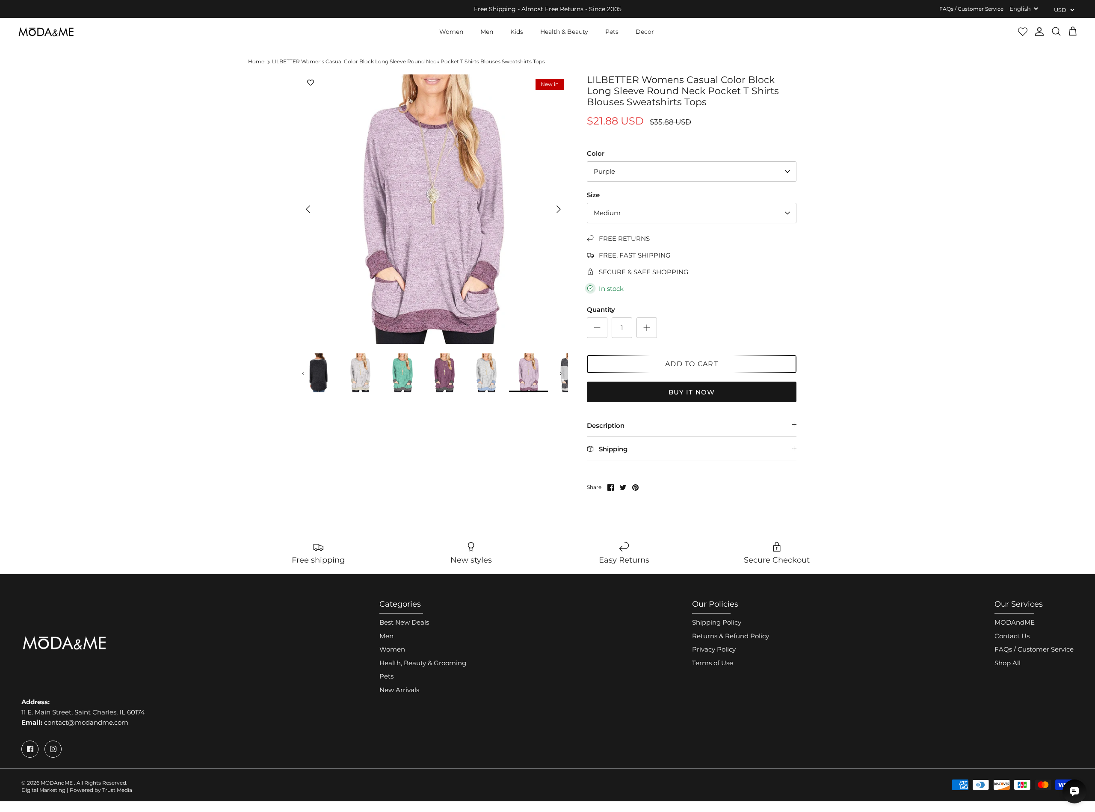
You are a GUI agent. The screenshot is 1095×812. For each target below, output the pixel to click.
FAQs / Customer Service (971, 9)
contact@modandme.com (86, 722)
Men (486, 32)
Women (451, 32)
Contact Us (1012, 636)
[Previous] (308, 209)
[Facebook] (29, 749)
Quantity (601, 309)
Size (593, 195)
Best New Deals (404, 622)
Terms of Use (712, 663)
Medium (607, 213)
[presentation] (303, 373)
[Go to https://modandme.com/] (46, 32)
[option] (433, 209)
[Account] (1039, 32)
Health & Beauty (564, 32)
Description (605, 425)
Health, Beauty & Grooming (422, 663)
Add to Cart (691, 364)
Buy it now (692, 392)
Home (256, 62)
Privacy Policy (714, 649)
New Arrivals (399, 690)
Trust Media (117, 790)
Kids (516, 32)
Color (595, 153)
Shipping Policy (716, 622)
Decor (645, 32)
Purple (604, 171)
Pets (612, 32)
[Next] (558, 209)
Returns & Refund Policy (730, 636)
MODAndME (1014, 622)
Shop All (1007, 663)
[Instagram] (53, 749)
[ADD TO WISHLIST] (311, 83)
